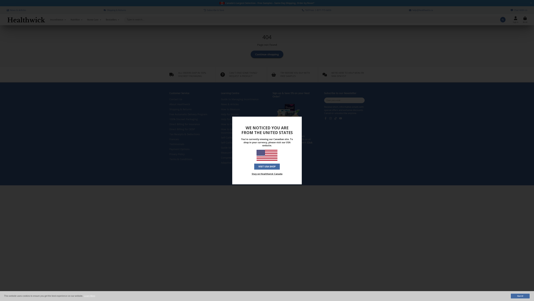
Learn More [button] (89, 296)
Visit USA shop (267, 166)
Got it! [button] (520, 296)
